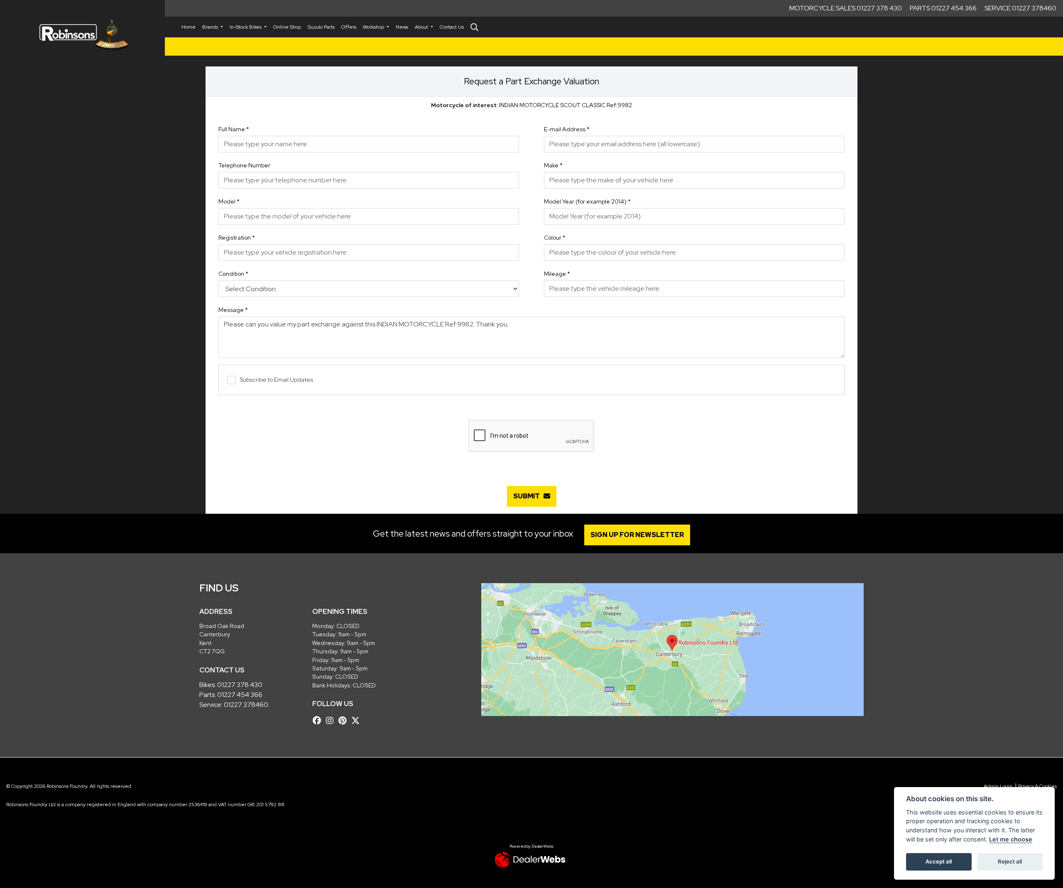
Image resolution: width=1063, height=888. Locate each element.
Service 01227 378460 (1020, 8)
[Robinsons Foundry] (82, 35)
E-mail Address (567, 129)
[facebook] (319, 720)
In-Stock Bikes (246, 27)
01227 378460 (246, 704)
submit (528, 496)
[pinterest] (344, 720)
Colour (555, 237)
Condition (233, 273)
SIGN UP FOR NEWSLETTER (637, 534)
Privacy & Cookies (1037, 786)
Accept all (939, 861)
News (402, 27)
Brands (210, 27)
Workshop (374, 27)
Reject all (1010, 861)
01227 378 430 (239, 684)
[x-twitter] (357, 720)
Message (233, 310)
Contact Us (452, 27)
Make (553, 165)
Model (229, 201)
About (422, 27)
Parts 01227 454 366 (943, 8)
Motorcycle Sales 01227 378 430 (845, 8)
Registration (236, 237)
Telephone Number (244, 165)
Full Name (233, 129)
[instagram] (332, 720)
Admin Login (998, 786)
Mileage (557, 273)
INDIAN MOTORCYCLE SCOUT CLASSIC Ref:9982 (531, 105)
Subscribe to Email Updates (276, 379)
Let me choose (1010, 839)
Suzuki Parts (321, 27)
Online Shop (287, 27)
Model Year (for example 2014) (587, 201)
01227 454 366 (239, 694)
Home (188, 27)
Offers (348, 27)
